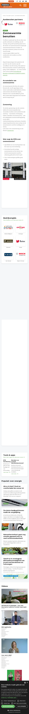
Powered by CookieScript (15, 712)
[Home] (6, 5)
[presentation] (14, 495)
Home (4, 15)
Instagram (20, 1)
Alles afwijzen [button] (22, 706)
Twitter (23, 1)
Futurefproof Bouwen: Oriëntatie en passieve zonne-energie (14, 73)
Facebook (17, 1)
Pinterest (26, 1)
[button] (14, 697)
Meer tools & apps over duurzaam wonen (13, 457)
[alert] (14, 697)
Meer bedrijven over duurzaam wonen (12, 220)
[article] (9, 25)
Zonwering (10, 130)
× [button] (27, 682)
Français (11, 1)
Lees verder (23, 695)
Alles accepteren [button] (8, 706)
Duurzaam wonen (10, 15)
